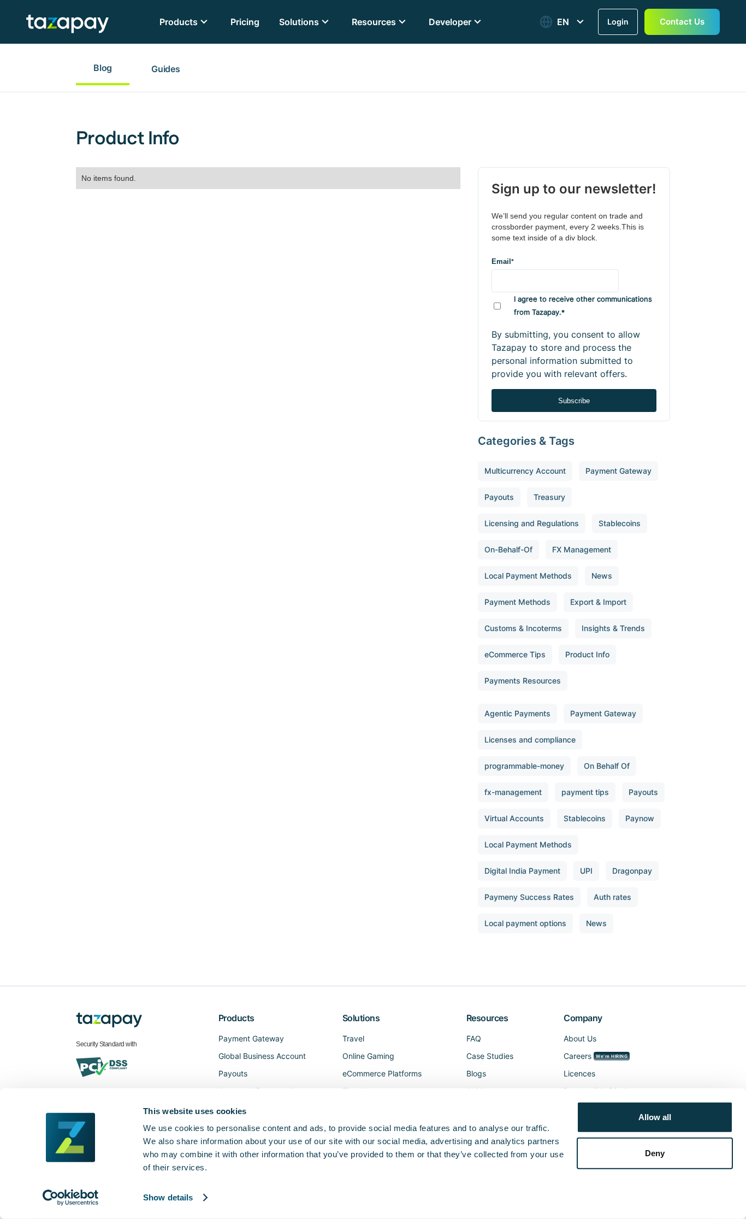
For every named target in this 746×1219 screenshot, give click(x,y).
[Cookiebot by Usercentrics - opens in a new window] (71, 1197)
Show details (168, 1197)
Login (618, 21)
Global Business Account (262, 1056)
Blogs (476, 1073)
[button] (563, 22)
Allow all (654, 1117)
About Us (580, 1038)
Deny (655, 1152)
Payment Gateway (251, 1038)
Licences (579, 1073)
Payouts (232, 1073)
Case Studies (489, 1056)
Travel (353, 1038)
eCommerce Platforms (382, 1073)
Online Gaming (368, 1056)
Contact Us (682, 21)
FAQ (473, 1038)
